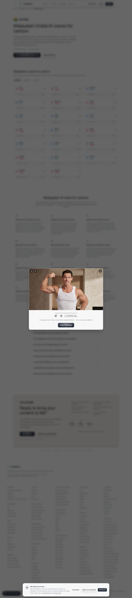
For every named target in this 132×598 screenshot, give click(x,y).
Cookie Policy (46, 593)
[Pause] (35, 271)
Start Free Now (66, 325)
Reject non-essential (89, 590)
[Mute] (31, 271)
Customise (75, 590)
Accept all (102, 590)
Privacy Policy (57, 593)
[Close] (100, 271)
